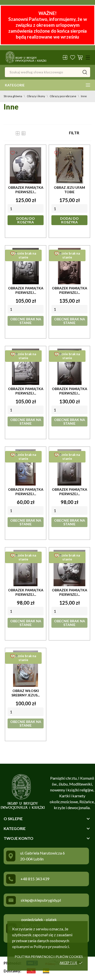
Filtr (74, 132)
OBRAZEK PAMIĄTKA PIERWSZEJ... (25, 189)
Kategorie (15, 85)
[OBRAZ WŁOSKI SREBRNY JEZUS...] (26, 669)
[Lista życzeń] (72, 57)
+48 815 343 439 (34, 878)
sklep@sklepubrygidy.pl (41, 900)
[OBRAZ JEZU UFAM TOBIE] (69, 165)
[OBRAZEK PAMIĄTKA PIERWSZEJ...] (26, 165)
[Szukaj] (85, 72)
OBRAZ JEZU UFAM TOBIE (69, 189)
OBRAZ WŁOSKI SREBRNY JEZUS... (25, 693)
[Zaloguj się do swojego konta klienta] (64, 57)
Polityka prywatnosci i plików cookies (49, 957)
